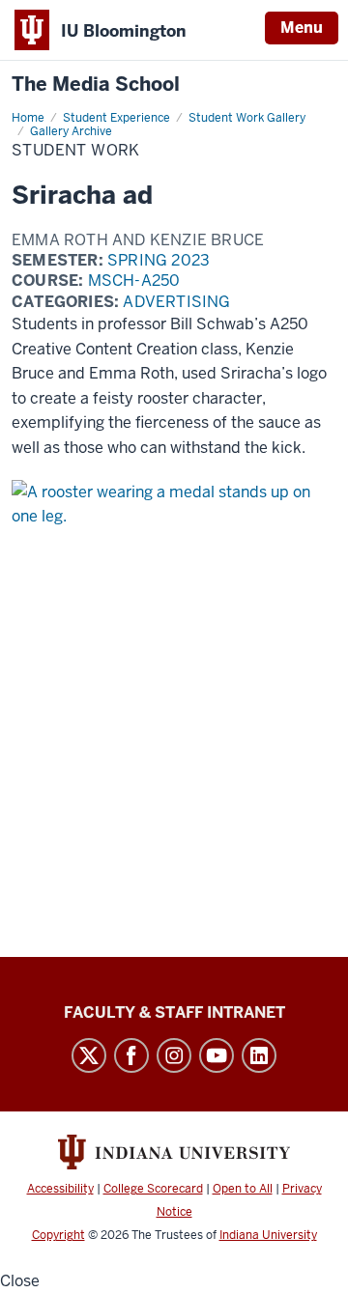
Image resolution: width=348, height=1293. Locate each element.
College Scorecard (153, 1188)
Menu (301, 27)
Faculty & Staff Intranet (174, 1012)
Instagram (174, 1055)
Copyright (58, 1235)
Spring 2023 (158, 260)
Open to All (243, 1188)
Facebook (131, 1055)
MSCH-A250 (134, 280)
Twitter (89, 1055)
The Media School (96, 84)
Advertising (176, 302)
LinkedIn (259, 1055)
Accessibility (60, 1188)
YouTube (216, 1055)
